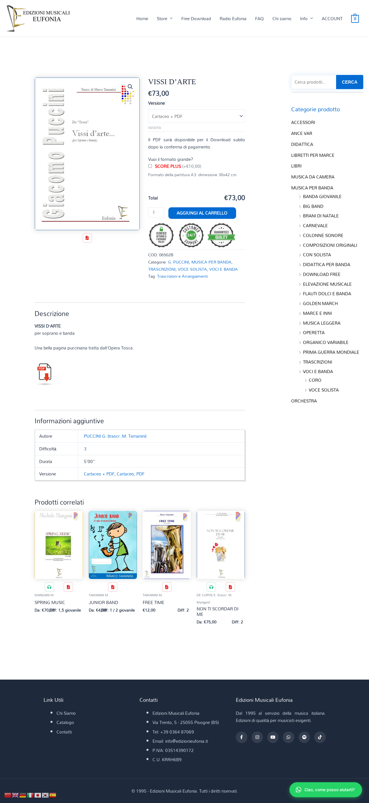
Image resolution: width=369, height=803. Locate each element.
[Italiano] (30, 794)
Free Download (196, 18)
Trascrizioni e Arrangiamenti (182, 276)
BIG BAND (313, 206)
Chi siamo (281, 18)
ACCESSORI (303, 122)
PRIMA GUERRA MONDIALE (331, 352)
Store (162, 18)
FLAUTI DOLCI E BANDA (327, 293)
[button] (130, 87)
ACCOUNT (332, 18)
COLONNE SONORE (323, 235)
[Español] (53, 794)
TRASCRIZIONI (162, 269)
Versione (156, 103)
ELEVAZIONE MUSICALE (327, 284)
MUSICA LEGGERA (321, 323)
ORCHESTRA (304, 400)
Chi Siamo (66, 713)
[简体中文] (8, 794)
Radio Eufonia (233, 18)
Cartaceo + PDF (99, 473)
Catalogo (65, 722)
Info (304, 18)
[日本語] (38, 794)
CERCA (349, 82)
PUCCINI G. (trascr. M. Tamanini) (115, 436)
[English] (15, 794)
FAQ (259, 18)
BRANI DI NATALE (321, 215)
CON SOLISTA (317, 254)
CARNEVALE (315, 225)
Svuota (154, 128)
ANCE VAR (301, 133)
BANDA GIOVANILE (322, 196)
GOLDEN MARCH (320, 303)
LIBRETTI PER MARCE (312, 155)
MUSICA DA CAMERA (312, 176)
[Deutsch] (23, 794)
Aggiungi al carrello (202, 212)
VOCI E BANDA (223, 269)
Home (142, 18)
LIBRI (296, 165)
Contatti (64, 731)
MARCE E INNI (317, 313)
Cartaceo (125, 473)
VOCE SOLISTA (192, 269)
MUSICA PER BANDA (211, 262)
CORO (315, 380)
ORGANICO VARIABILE (326, 342)
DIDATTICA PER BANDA (326, 264)
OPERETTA (314, 332)
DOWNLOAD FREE (321, 274)
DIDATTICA (302, 144)
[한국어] (45, 794)
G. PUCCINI (178, 262)
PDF (140, 473)
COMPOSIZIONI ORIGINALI (330, 245)
